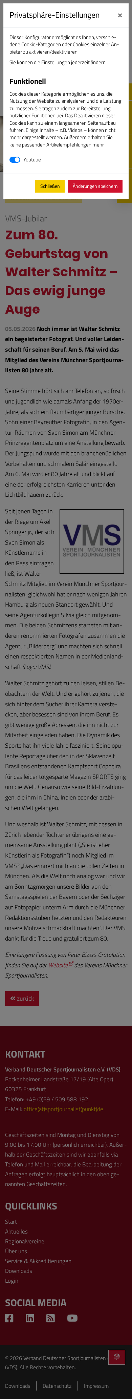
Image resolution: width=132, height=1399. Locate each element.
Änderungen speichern (95, 186)
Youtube (32, 159)
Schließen (50, 186)
